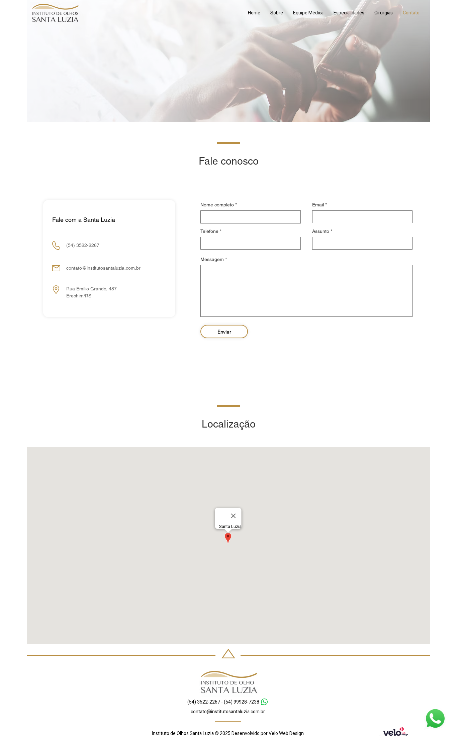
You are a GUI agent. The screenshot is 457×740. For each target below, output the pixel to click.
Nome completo (217, 204)
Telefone (209, 231)
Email (318, 204)
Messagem (212, 259)
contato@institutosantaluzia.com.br (103, 268)
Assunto (320, 231)
